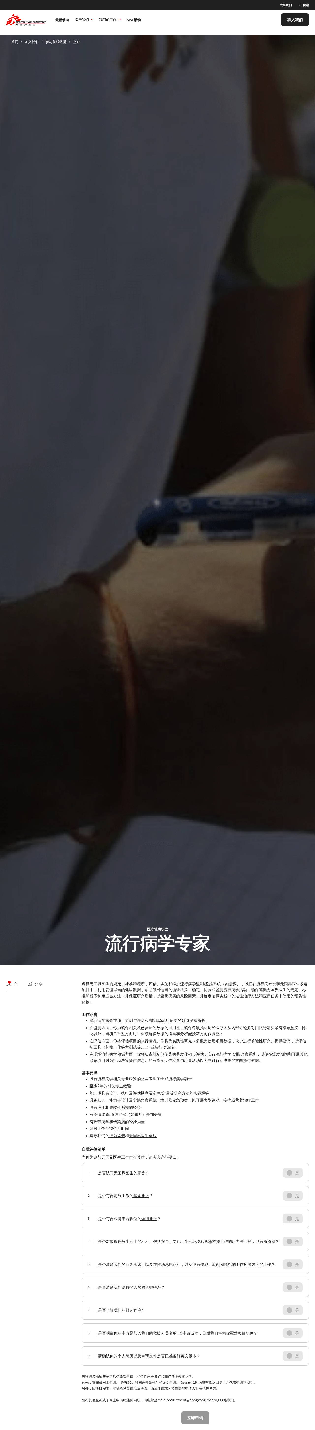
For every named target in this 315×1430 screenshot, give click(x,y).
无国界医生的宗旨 (129, 1173)
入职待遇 (153, 1287)
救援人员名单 (165, 1333)
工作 (267, 1264)
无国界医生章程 (143, 1135)
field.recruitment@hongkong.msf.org (188, 1400)
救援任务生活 (121, 1241)
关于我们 (82, 19)
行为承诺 (117, 1135)
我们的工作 (107, 19)
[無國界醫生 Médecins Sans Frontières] (26, 20)
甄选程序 (133, 1310)
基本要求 (141, 1195)
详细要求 (149, 1218)
